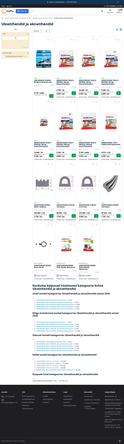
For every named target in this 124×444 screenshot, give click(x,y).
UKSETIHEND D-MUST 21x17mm (47, 361)
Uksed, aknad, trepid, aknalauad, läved (17, 18)
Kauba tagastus (48, 399)
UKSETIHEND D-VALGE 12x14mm (47, 368)
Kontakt (45, 396)
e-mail (120, 6)
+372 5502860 (110, 6)
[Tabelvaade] (121, 29)
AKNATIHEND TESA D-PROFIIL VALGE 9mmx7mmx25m (54, 331)
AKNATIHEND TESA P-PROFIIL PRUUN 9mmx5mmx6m (54, 307)
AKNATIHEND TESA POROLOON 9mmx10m (50, 322)
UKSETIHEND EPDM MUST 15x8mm (48, 363)
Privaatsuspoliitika (28, 402)
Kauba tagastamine (28, 396)
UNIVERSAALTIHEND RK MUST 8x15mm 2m (51, 300)
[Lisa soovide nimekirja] (48, 39)
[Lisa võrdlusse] (51, 39)
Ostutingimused (27, 408)
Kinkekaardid (67, 399)
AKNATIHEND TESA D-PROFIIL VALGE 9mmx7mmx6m (54, 329)
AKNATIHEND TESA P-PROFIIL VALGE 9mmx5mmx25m (54, 304)
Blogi (3, 6)
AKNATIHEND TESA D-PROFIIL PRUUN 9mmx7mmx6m (54, 309)
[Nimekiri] (117, 29)
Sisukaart (46, 402)
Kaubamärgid (67, 396)
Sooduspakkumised (69, 405)
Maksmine (25, 405)
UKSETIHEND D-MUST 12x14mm (47, 365)
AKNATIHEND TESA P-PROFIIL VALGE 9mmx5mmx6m (54, 302)
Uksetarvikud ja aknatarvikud (42, 18)
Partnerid (66, 402)
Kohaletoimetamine (28, 399)
